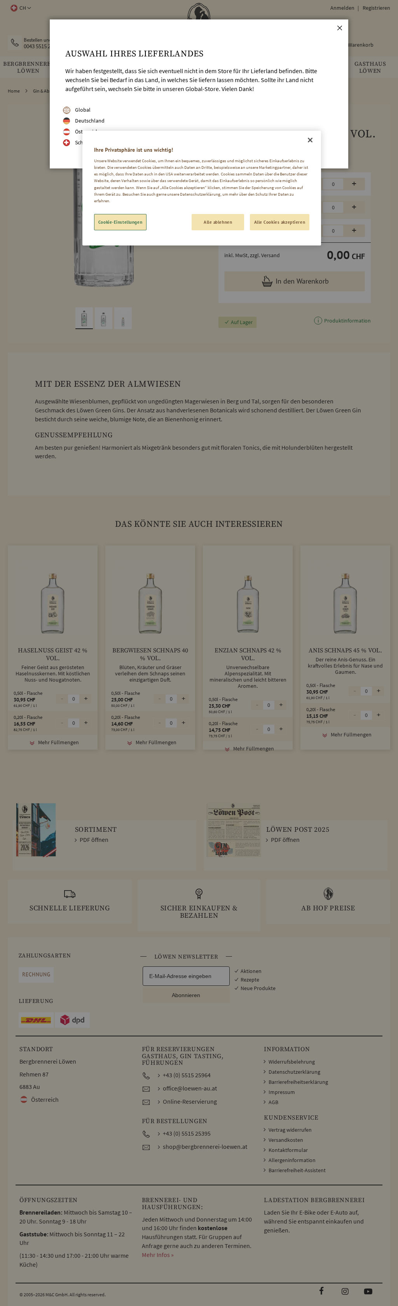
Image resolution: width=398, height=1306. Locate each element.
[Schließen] (310, 140)
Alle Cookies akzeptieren (279, 222)
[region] (201, 188)
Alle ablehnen (218, 222)
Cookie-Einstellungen (120, 222)
